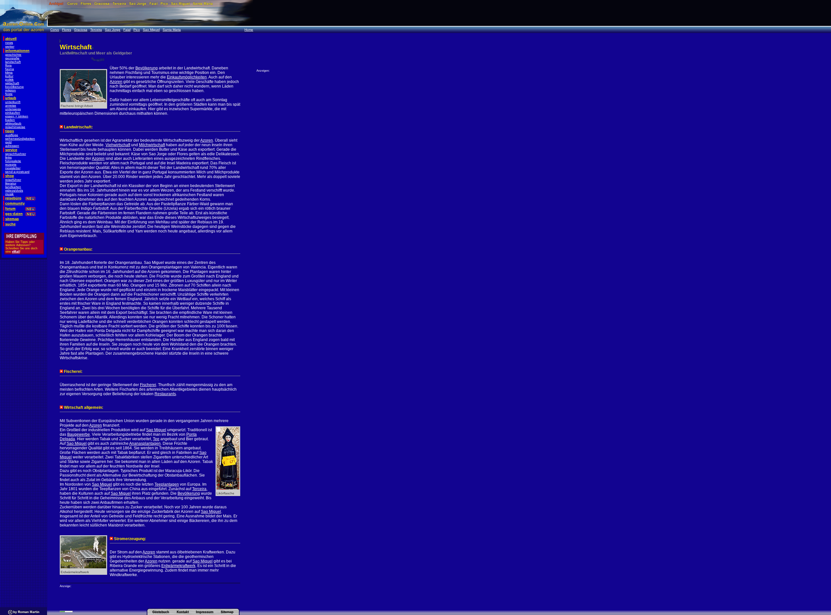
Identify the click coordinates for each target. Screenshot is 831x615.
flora (8, 65)
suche (10, 224)
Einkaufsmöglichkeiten (187, 77)
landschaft (13, 62)
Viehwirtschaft (117, 145)
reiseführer (13, 180)
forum (10, 208)
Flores (66, 29)
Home (248, 29)
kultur (9, 76)
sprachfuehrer (15, 154)
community (15, 203)
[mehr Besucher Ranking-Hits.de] (66, 611)
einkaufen (12, 112)
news (9, 42)
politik (9, 79)
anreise (10, 105)
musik (9, 194)
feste (9, 94)
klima (9, 72)
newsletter (12, 168)
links (8, 157)
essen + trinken (16, 116)
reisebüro (13, 198)
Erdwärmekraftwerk (178, 565)
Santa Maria (172, 29)
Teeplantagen (167, 484)
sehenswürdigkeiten (20, 138)
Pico (136, 29)
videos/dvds (14, 190)
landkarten (13, 187)
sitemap (12, 219)
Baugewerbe (78, 434)
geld (8, 142)
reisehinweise (15, 127)
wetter (9, 46)
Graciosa (80, 29)
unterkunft (12, 102)
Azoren (116, 81)
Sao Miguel (151, 29)
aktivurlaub (13, 123)
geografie (12, 58)
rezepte (11, 164)
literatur (10, 183)
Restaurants (165, 394)
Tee (156, 439)
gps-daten (14, 214)
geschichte (13, 54)
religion (10, 90)
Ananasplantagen (145, 443)
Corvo (54, 29)
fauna (9, 69)
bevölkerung (14, 87)
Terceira (96, 29)
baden (10, 120)
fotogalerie (13, 161)
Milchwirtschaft (152, 145)
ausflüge (11, 135)
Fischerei (148, 385)
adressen (12, 146)
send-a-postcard (17, 171)
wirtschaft (12, 83)
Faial (126, 29)
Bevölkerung (146, 68)
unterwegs (13, 109)
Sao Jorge (112, 29)
